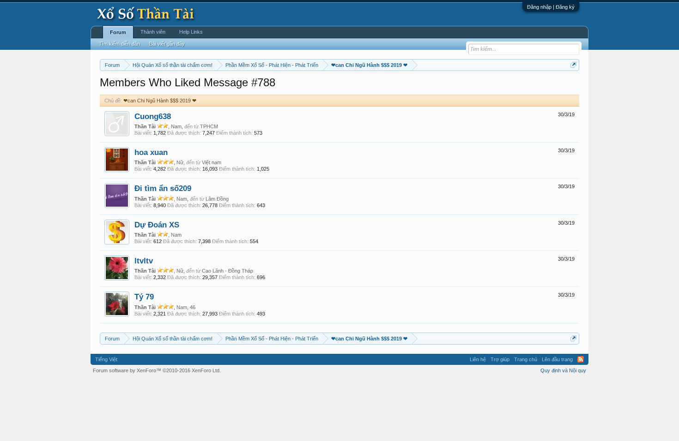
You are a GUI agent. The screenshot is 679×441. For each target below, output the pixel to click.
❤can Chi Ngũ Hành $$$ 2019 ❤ (159, 100)
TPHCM (209, 126)
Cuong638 (152, 116)
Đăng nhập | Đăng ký (551, 7)
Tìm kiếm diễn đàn (119, 44)
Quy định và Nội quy (563, 370)
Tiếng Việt (106, 359)
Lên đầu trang (557, 359)
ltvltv (143, 260)
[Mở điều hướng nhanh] (573, 65)
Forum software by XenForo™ (157, 370)
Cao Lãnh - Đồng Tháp (227, 271)
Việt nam (211, 162)
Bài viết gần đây (167, 44)
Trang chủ (525, 359)
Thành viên (152, 32)
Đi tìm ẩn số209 (162, 188)
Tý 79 (144, 296)
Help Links (191, 32)
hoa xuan (151, 152)
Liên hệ (478, 359)
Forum (118, 32)
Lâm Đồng (217, 199)
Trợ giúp (500, 359)
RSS (580, 359)
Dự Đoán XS (156, 224)
